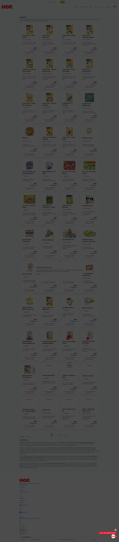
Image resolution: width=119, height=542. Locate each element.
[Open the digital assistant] (113, 536)
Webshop (75, 6)
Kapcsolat (101, 6)
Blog (96, 6)
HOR (91, 6)
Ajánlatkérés (108, 6)
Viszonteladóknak (84, 6)
